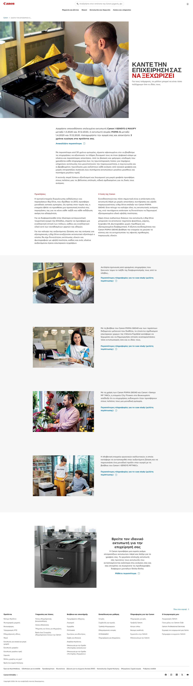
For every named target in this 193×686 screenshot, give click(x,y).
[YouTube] (188, 675)
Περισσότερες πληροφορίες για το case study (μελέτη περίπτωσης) (127, 279)
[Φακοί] (88, 9)
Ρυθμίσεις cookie (149, 669)
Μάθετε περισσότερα (126, 573)
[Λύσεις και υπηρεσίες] (132, 9)
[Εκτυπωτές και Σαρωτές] (111, 9)
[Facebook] (166, 675)
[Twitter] (182, 675)
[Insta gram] (171, 675)
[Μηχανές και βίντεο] (80, 9)
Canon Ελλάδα (10, 675)
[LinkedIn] (177, 675)
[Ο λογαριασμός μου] (187, 4)
